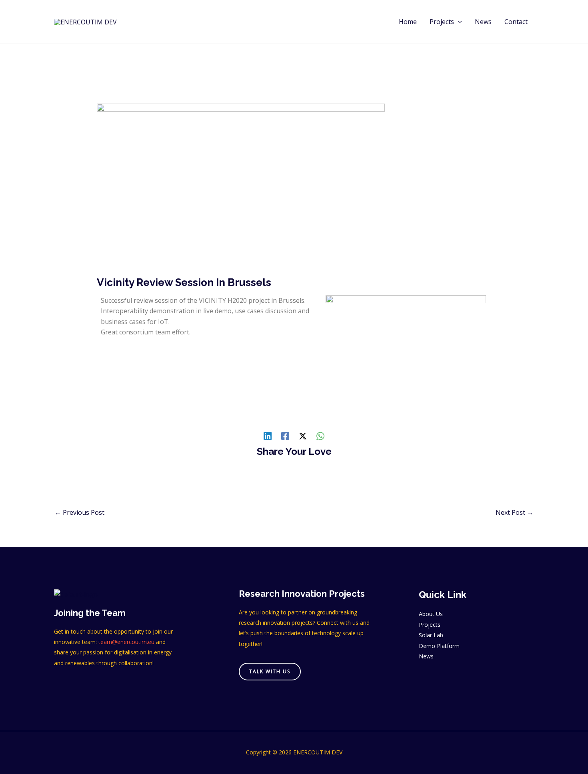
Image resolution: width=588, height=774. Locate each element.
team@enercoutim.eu (126, 642)
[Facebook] (285, 435)
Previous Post (79, 512)
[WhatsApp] (320, 435)
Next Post (514, 512)
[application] (458, 22)
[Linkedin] (268, 435)
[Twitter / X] (303, 435)
